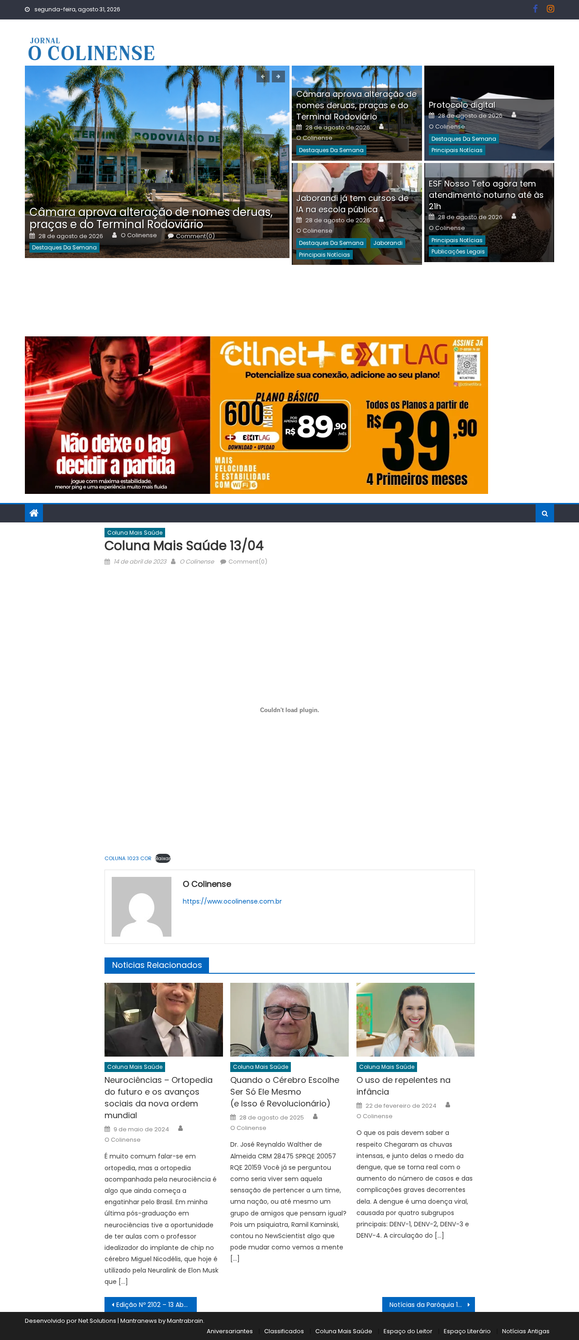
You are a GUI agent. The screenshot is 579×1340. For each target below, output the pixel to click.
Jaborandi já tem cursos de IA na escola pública (352, 203)
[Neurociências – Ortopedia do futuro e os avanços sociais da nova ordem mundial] (163, 1020)
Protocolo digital (462, 104)
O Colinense (139, 235)
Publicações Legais (458, 251)
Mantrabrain (185, 1320)
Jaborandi (388, 243)
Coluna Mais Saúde (134, 532)
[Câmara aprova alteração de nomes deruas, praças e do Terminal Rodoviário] (157, 162)
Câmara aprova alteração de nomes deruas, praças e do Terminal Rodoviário (151, 218)
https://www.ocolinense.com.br (232, 901)
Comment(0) (195, 236)
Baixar (163, 858)
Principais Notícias (457, 150)
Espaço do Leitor (408, 1331)
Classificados (284, 1331)
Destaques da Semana (64, 247)
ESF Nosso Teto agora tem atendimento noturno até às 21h (486, 195)
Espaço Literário (467, 1331)
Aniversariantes (230, 1331)
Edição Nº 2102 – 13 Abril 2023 (156, 1304)
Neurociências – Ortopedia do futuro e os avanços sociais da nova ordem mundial (158, 1097)
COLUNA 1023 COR (128, 858)
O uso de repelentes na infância (403, 1085)
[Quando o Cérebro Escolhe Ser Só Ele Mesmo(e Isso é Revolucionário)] (289, 1020)
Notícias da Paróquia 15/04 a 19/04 (432, 1304)
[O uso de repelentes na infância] (415, 1020)
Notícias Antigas (526, 1331)
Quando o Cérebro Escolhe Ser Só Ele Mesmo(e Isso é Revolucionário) (284, 1091)
